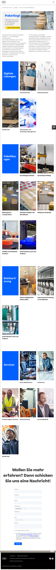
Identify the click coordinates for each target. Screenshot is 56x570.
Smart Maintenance (26, 382)
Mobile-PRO (5, 456)
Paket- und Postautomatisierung (26, 7)
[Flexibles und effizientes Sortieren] (10, 234)
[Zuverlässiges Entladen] (28, 158)
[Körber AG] (27, 2)
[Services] (10, 365)
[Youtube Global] (53, 559)
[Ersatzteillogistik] (45, 402)
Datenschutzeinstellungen (16, 561)
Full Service (41, 382)
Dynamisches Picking (44, 175)
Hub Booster (6, 129)
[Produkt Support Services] (10, 402)
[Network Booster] (45, 75)
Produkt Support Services (10, 419)
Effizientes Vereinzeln (44, 212)
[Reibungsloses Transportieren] (10, 195)
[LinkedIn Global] (50, 559)
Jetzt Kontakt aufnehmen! (14, 27)
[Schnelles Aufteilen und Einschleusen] (28, 195)
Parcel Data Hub (25, 92)
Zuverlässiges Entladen (27, 175)
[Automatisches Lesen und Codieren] (28, 234)
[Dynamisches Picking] (45, 158)
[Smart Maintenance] (28, 365)
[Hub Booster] (10, 112)
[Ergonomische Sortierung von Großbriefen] (45, 280)
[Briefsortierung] (10, 280)
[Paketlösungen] (10, 158)
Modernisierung (25, 419)
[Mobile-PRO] (10, 439)
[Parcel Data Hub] (28, 75)
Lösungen (15, 7)
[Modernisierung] (28, 402)
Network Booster (42, 92)
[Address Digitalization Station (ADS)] (28, 280)
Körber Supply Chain (7, 7)
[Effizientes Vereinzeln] (45, 195)
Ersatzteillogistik (42, 419)
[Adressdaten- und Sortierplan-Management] (28, 112)
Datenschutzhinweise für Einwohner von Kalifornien (22, 558)
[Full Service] (45, 365)
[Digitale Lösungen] (10, 75)
